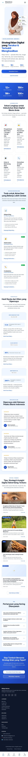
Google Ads (4, 703)
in (9, 695)
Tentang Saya (5, 727)
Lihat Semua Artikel (14, 593)
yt (12, 695)
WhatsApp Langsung (14, 676)
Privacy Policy (10, 748)
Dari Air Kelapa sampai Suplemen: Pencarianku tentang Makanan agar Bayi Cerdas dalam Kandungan (13, 580)
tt (15, 695)
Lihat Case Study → (8, 336)
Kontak (25, 755)
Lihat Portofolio (14, 75)
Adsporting (4, 715)
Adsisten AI (4, 718)
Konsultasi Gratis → (14, 71)
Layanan (8, 755)
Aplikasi (14, 755)
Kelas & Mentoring (5, 707)
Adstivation (4, 717)
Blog (2, 724)
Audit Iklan (4, 709)
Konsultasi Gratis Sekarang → (14, 672)
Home (3, 755)
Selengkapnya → (7, 149)
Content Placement (6, 706)
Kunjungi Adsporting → (9, 230)
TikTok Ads (4, 704)
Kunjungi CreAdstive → (9, 286)
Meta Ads (4, 701)
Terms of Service (17, 748)
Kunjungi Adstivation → (9, 258)
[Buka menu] (25, 2)
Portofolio (4, 726)
